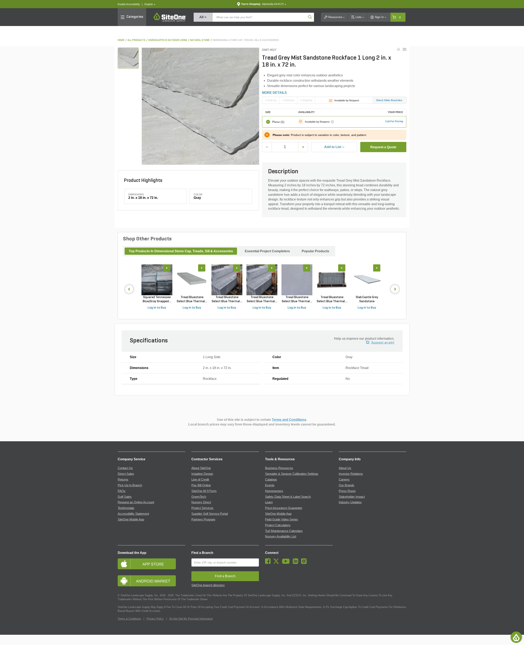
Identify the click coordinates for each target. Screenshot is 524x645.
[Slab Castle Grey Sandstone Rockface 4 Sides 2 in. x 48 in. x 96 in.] (366, 280)
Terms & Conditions (129, 618)
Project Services (202, 508)
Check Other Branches (389, 100)
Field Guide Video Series (281, 519)
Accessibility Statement (133, 513)
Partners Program (203, 519)
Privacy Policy (155, 618)
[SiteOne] (169, 20)
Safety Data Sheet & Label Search (288, 496)
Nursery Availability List (280, 536)
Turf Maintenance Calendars (284, 531)
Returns (123, 479)
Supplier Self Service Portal (209, 513)
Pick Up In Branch (130, 485)
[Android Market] (151, 580)
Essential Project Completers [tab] (267, 251)
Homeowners (274, 491)
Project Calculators (277, 525)
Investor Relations (351, 473)
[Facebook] (269, 563)
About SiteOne (201, 468)
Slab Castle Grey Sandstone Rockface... (367, 299)
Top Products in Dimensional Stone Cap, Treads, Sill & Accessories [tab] (181, 251)
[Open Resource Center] (516, 637)
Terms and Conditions (289, 419)
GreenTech (198, 496)
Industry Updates (350, 502)
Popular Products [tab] (315, 251)
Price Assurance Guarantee (283, 508)
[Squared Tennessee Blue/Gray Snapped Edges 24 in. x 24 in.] (156, 280)
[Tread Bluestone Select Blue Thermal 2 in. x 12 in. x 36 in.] (191, 280)
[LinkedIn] (296, 563)
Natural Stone (200, 40)
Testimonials (126, 508)
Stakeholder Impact (352, 496)
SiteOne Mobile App (131, 519)
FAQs (121, 491)
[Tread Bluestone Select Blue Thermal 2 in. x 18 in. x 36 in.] (331, 280)
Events (269, 485)
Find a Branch (202, 552)
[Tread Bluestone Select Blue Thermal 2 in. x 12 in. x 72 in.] (226, 280)
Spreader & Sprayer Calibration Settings (291, 473)
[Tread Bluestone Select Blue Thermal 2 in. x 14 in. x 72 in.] (296, 280)
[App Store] (151, 563)
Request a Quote (383, 147)
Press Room (347, 491)
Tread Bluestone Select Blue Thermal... (192, 299)
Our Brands (346, 485)
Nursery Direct (201, 502)
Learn (269, 502)
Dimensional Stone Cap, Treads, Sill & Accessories (246, 40)
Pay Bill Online (201, 485)
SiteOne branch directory (208, 585)
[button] (150, 4)
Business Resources (279, 468)
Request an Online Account (136, 502)
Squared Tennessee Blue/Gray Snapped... (157, 299)
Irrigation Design (202, 473)
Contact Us (125, 468)
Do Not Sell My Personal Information (191, 618)
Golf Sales (125, 496)
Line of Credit (200, 479)
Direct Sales (126, 473)
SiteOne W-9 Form (204, 491)
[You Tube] (287, 563)
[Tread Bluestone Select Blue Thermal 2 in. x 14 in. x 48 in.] (261, 280)
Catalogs (271, 479)
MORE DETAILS (274, 92)
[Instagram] (305, 563)
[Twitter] (277, 563)
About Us (345, 468)
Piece (278, 121)
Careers (344, 479)
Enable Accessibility (129, 4)
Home (121, 40)
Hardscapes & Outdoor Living (167, 40)
